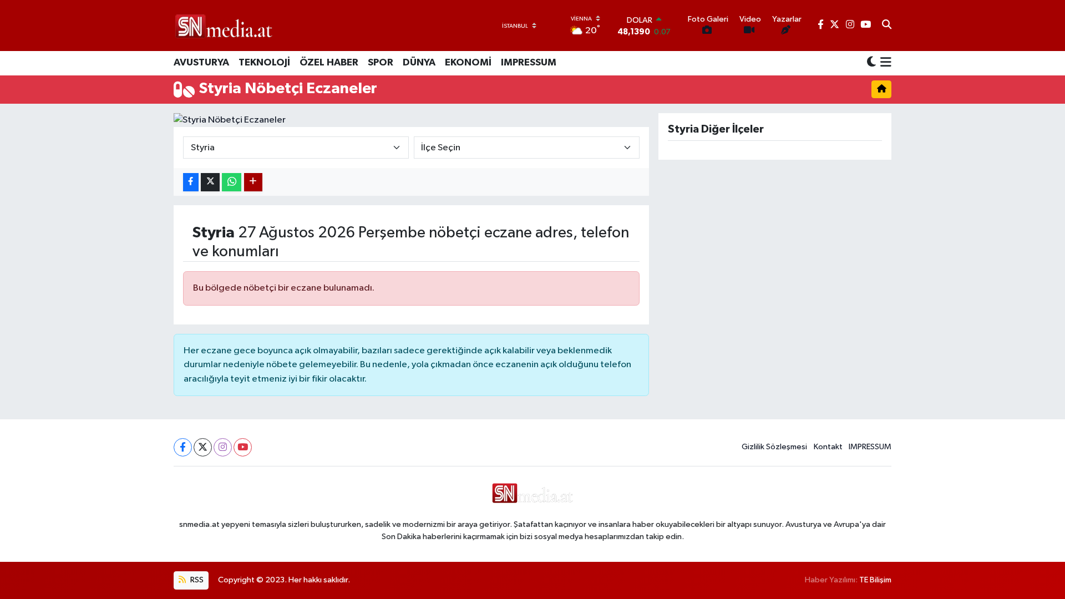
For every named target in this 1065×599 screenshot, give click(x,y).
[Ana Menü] (884, 63)
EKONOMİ (468, 63)
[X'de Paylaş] (210, 182)
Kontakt (828, 447)
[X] (203, 447)
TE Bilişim (875, 580)
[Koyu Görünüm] (871, 63)
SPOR (380, 63)
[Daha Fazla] (253, 182)
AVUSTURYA (201, 63)
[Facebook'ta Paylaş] (191, 182)
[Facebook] (183, 447)
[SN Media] (224, 25)
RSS (196, 580)
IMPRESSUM (528, 63)
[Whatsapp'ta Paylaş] (231, 182)
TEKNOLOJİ (264, 63)
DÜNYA (419, 63)
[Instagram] (223, 447)
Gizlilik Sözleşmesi (774, 447)
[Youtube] (243, 447)
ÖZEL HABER (329, 63)
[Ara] (886, 25)
